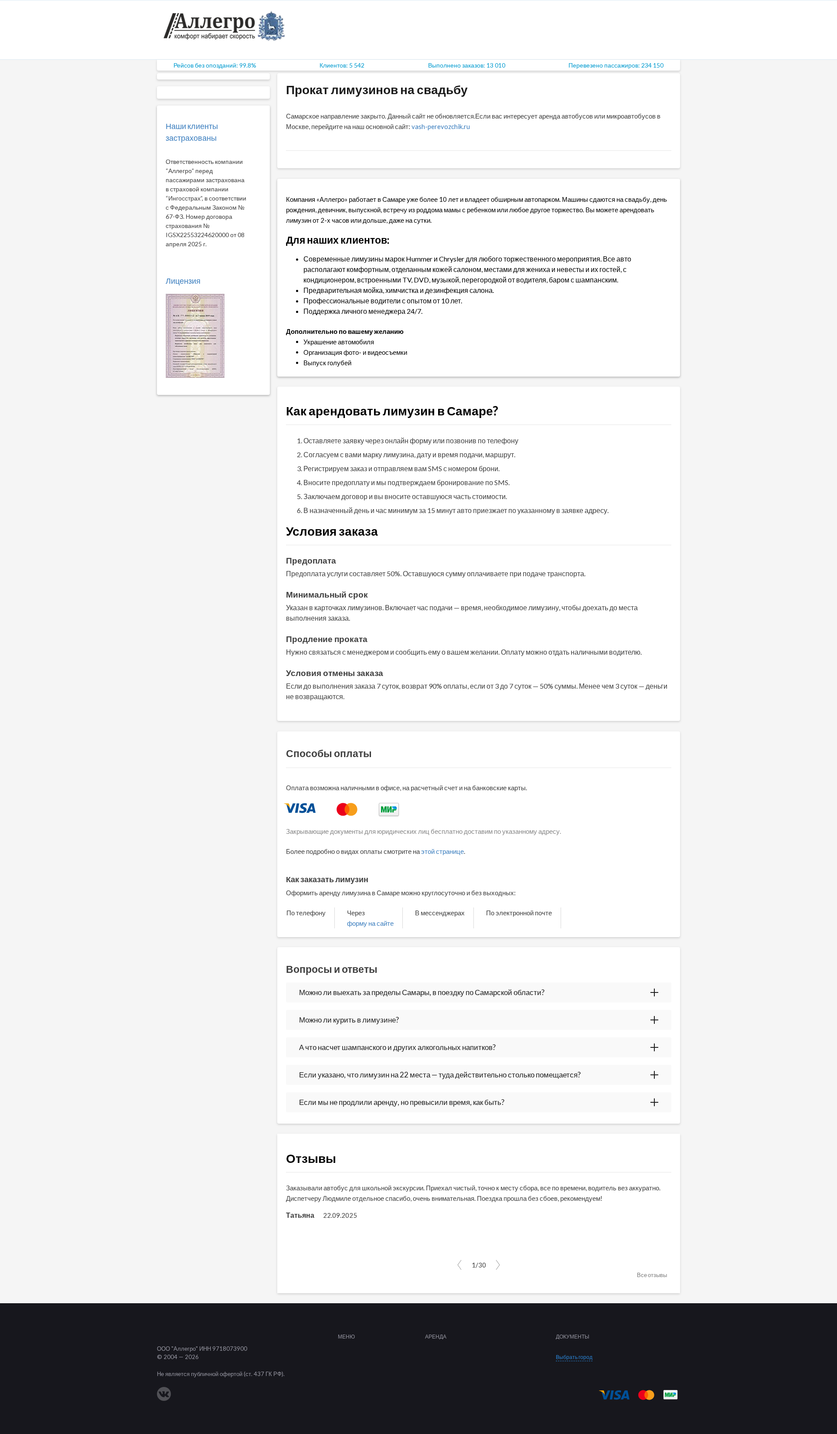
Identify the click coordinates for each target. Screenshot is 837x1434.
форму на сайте (370, 923)
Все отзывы (652, 1274)
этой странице (442, 851)
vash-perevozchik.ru (441, 126)
